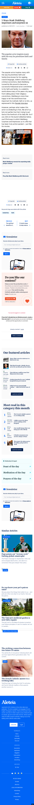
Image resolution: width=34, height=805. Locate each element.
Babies (5, 661)
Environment (6, 537)
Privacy (17, 799)
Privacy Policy (17, 796)
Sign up (6, 253)
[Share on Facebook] (15, 67)
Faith (12, 213)
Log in (22, 329)
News (17, 734)
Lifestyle (4, 13)
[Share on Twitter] (21, 67)
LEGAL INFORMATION (17, 787)
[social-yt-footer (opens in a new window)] (12, 773)
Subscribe (6, 7)
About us (17, 784)
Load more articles (17, 394)
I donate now (9, 298)
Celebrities (6, 213)
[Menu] (6, 3)
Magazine (17, 753)
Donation (17, 757)
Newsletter (17, 748)
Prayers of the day (12, 478)
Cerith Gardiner (20, 26)
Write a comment (17, 335)
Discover (17, 741)
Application (17, 750)
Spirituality (17, 738)
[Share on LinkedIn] (18, 67)
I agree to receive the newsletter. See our (18, 249)
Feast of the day (11, 466)
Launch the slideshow (23, 132)
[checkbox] (3, 248)
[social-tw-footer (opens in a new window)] (18, 773)
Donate (16, 7)
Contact (17, 793)
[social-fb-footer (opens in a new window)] (15, 773)
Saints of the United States (10, 631)
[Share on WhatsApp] (27, 67)
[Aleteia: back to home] (17, 2)
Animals (5, 570)
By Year (17, 767)
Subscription (17, 755)
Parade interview (21, 103)
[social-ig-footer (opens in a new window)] (21, 773)
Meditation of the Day (14, 472)
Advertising (17, 760)
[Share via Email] (24, 67)
